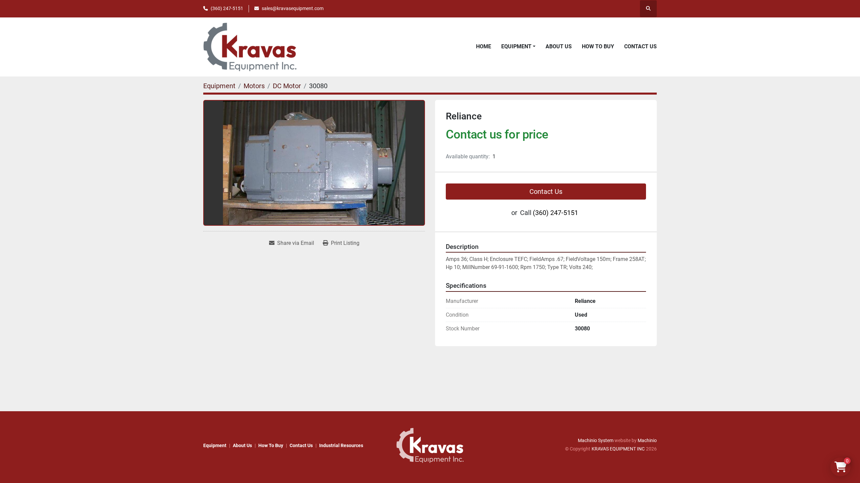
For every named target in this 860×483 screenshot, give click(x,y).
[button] (518, 47)
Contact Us (640, 46)
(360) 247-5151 (227, 8)
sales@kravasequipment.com (293, 8)
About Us (559, 46)
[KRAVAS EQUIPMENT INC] (430, 445)
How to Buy (598, 46)
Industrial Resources (341, 445)
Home (483, 46)
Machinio (647, 440)
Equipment (516, 46)
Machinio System (595, 440)
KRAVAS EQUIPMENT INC (618, 448)
